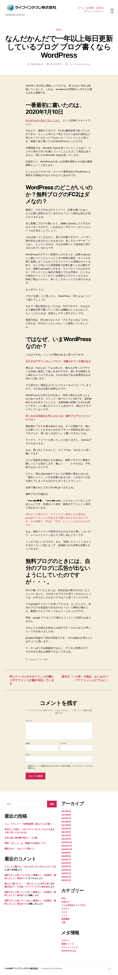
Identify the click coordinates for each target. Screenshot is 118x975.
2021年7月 (66, 818)
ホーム (81, 8)
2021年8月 (66, 815)
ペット (64, 915)
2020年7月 (66, 859)
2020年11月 (66, 846)
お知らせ (65, 902)
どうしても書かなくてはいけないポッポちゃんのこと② (30, 866)
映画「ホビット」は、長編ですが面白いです (25, 843)
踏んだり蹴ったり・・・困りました (21, 883)
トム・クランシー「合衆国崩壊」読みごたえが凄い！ (29, 824)
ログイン (65, 940)
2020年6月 (66, 863)
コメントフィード (69, 947)
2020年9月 (66, 853)
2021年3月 (66, 832)
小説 (63, 922)
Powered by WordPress (51, 968)
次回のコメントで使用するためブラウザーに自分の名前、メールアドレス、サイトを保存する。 (60, 767)
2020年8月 (66, 856)
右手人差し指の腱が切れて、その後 (21, 838)
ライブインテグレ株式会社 (26, 968)
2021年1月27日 (56, 64)
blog (59, 30)
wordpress (33, 659)
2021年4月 (66, 828)
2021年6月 (66, 822)
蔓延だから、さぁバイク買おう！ (20, 848)
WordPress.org (68, 951)
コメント (29, 721)
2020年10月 (66, 849)
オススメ (65, 908)
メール (63, 743)
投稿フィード (67, 944)
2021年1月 (66, 839)
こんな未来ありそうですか (73, 905)
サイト (28, 755)
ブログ (40, 659)
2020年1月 (66, 880)
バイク (64, 912)
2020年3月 (66, 873)
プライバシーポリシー (94, 11)
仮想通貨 (65, 919)
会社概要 (90, 8)
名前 (28, 743)
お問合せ (100, 8)
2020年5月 (66, 866)
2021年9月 (66, 811)
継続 (46, 659)
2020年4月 (66, 870)
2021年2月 (66, 835)
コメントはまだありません (80, 64)
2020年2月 (66, 877)
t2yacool (40, 64)
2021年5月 (66, 825)
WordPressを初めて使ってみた (43, 120)
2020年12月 (66, 842)
